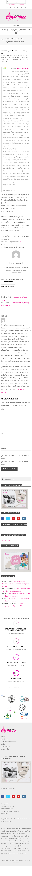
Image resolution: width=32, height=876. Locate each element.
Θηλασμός (4, 57)
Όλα (9, 57)
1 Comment (4, 61)
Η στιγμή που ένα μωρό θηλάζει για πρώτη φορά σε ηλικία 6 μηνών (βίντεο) (15, 583)
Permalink (21, 389)
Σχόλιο (2, 409)
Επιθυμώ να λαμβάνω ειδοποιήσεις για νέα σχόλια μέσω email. (15, 457)
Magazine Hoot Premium (16, 860)
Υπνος (23, 59)
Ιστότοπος (3, 448)
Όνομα (3, 433)
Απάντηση (4, 392)
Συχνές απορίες (16, 59)
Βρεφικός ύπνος (22, 57)
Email (2, 441)
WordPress (16, 862)
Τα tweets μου (5, 540)
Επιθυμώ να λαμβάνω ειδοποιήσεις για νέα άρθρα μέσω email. (15, 463)
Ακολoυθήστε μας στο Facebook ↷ (14, 524)
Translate (21, 4)
